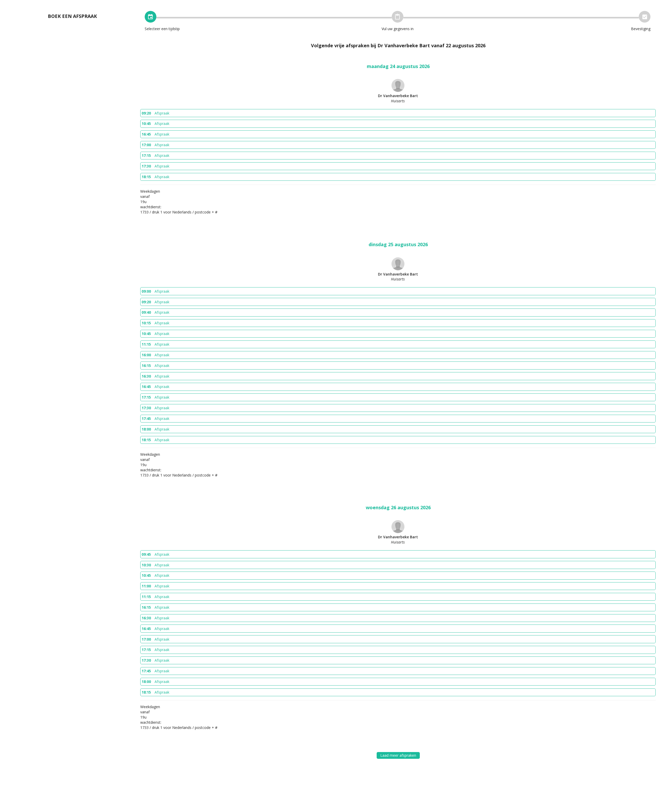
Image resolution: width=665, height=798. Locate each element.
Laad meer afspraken (398, 755)
